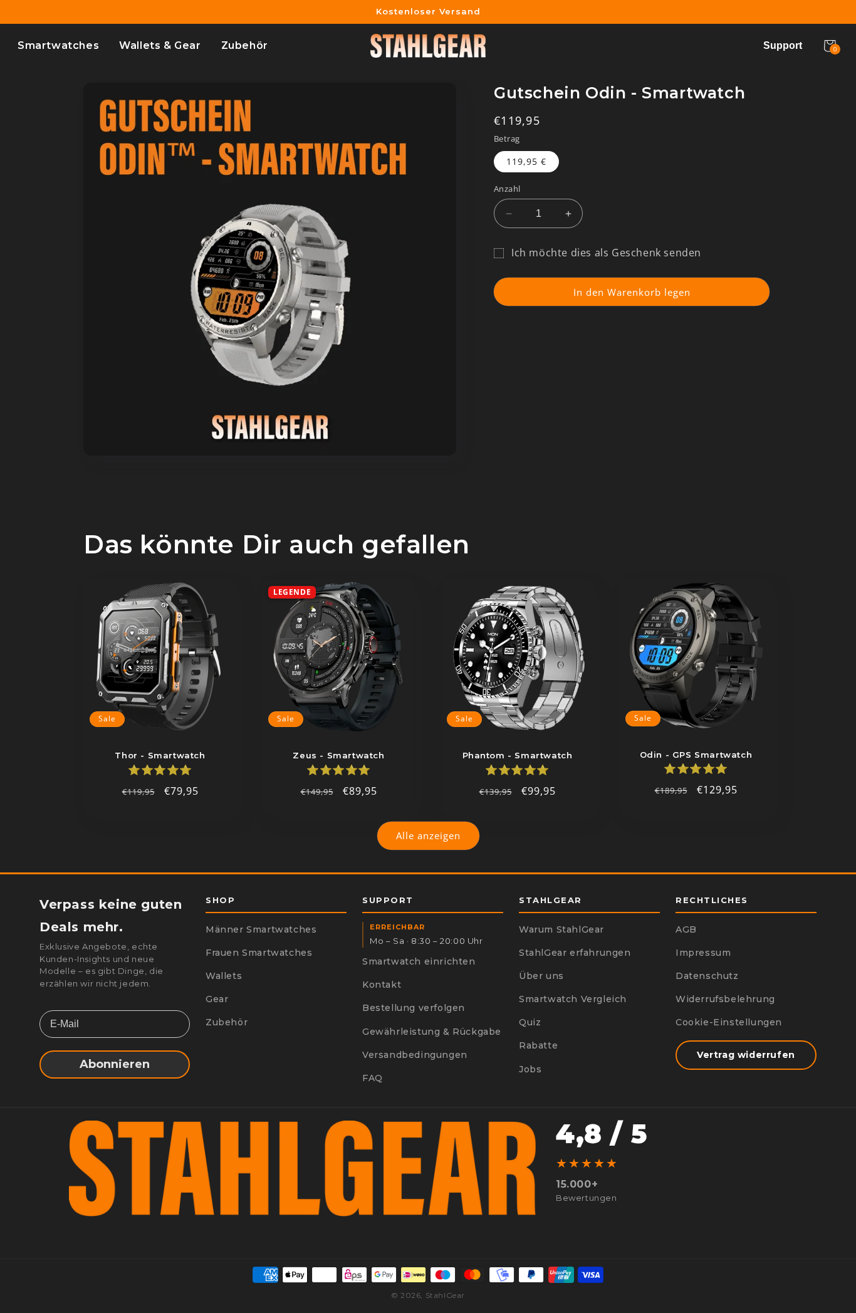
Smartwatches (58, 45)
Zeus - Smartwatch (338, 755)
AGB (686, 929)
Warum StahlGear (561, 929)
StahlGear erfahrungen (575, 952)
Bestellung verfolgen (413, 1007)
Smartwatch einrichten (419, 961)
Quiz (530, 1022)
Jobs (530, 1069)
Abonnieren (115, 1064)
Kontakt (381, 984)
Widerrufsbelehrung (725, 999)
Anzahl (507, 188)
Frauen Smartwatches (259, 952)
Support (782, 45)
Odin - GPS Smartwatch (696, 755)
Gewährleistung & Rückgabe (431, 1031)
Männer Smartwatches (261, 929)
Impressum (703, 952)
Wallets (224, 975)
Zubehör (244, 45)
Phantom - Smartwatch (517, 755)
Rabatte (538, 1045)
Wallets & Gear (160, 45)
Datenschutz (707, 975)
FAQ (372, 1078)
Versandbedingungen (414, 1054)
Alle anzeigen (428, 835)
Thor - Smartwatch (160, 755)
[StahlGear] (428, 46)
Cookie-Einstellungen (729, 1022)
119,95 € (526, 161)
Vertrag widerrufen (746, 1054)
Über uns (541, 975)
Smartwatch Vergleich (573, 999)
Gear (217, 999)
